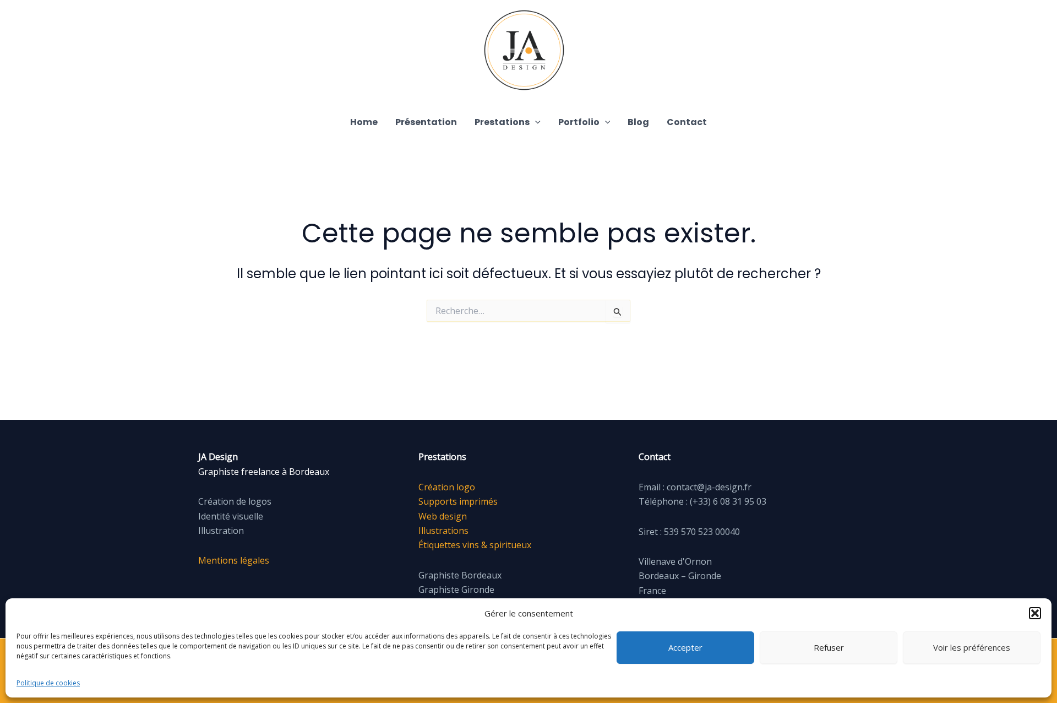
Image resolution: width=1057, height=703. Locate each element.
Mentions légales (233, 560)
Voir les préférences (971, 647)
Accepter (685, 647)
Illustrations (443, 530)
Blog (638, 122)
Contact (687, 122)
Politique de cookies (48, 683)
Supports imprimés (458, 501)
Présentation (426, 122)
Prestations (502, 122)
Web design (442, 516)
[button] (1034, 613)
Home (364, 122)
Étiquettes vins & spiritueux (474, 545)
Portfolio (579, 122)
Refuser (829, 647)
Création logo (446, 487)
